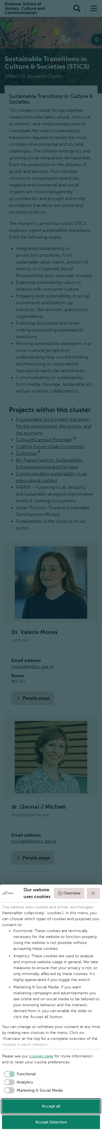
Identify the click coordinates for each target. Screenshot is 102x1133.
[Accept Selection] (93, 893)
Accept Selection (51, 1122)
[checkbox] (19, 1074)
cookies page (41, 1056)
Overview (71, 893)
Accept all (51, 1106)
